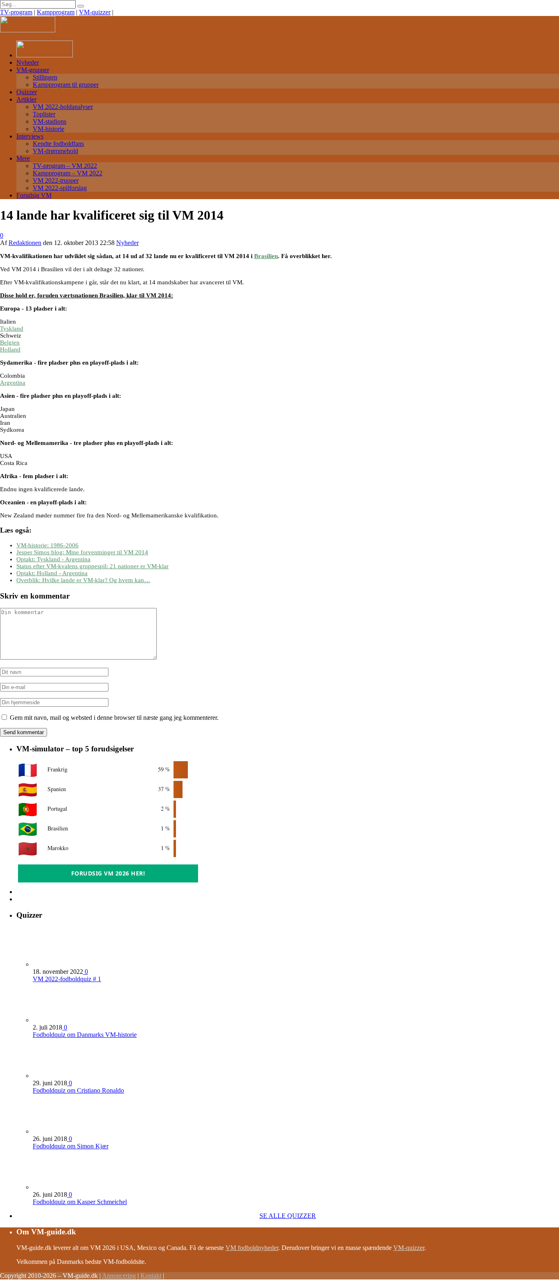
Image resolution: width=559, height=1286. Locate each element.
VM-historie (48, 128)
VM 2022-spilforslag (60, 187)
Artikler (26, 99)
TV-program (16, 12)
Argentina (12, 382)
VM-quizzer (94, 12)
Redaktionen (25, 242)
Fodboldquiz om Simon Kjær (70, 1146)
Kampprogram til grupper (66, 84)
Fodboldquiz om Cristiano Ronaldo (78, 1090)
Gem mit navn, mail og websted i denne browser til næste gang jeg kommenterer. (114, 717)
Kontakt (150, 1275)
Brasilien (266, 256)
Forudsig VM (34, 195)
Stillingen (45, 77)
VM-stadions (49, 121)
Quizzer (26, 91)
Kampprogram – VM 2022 (67, 173)
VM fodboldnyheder (251, 1247)
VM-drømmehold (55, 150)
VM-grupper (32, 69)
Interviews (29, 136)
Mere (23, 158)
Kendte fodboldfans (58, 143)
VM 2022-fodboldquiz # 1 (67, 978)
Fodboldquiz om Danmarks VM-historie (85, 1034)
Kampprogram (55, 12)
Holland (10, 349)
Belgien (10, 342)
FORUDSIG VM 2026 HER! (108, 873)
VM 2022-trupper (56, 180)
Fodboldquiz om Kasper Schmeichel (80, 1201)
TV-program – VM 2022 (65, 165)
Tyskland (11, 328)
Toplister (44, 114)
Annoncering (119, 1275)
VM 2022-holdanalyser (63, 106)
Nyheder (27, 62)
